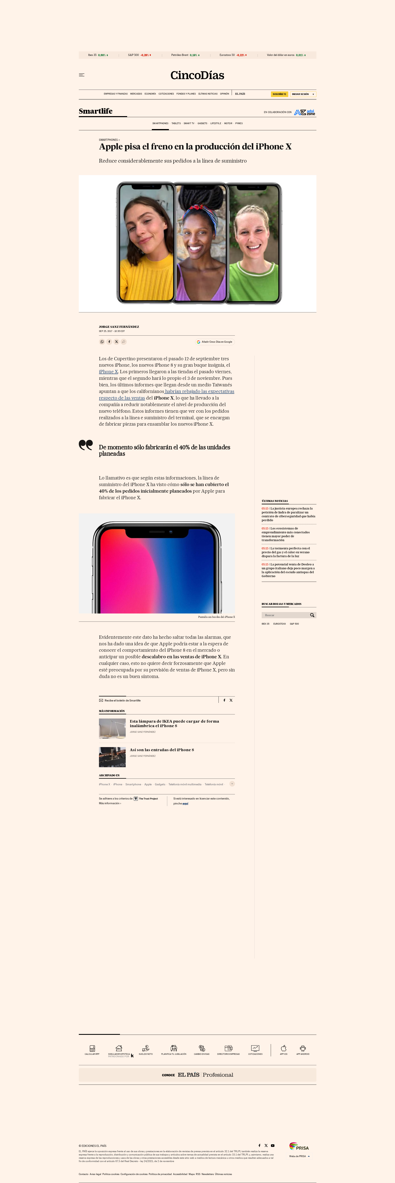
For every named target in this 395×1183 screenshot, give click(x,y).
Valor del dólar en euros (280, 55)
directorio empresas (228, 1054)
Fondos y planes (186, 93)
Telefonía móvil (214, 784)
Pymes (239, 123)
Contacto (83, 1174)
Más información (109, 803)
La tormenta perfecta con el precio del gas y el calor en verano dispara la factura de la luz (286, 552)
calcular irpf (92, 1054)
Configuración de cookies (134, 1174)
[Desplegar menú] (82, 75)
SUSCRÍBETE (279, 94)
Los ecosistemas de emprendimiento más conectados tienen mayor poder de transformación (286, 534)
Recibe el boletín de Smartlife (123, 700)
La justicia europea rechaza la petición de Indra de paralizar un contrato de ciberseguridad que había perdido (288, 514)
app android (302, 1054)
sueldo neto (146, 1054)
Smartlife (96, 111)
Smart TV (189, 123)
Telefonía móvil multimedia (184, 784)
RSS (198, 1174)
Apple (148, 784)
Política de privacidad (160, 1174)
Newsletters (208, 1174)
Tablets (176, 123)
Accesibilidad (180, 1174)
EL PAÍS (238, 92)
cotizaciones (255, 1054)
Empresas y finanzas (116, 93)
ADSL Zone (304, 112)
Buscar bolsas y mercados (281, 603)
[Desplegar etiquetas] (232, 784)
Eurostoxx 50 (227, 55)
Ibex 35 (92, 55)
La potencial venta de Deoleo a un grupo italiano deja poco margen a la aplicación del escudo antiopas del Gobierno (288, 570)
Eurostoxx (279, 624)
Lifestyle (215, 123)
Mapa (192, 1174)
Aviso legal (95, 1174)
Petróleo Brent (179, 55)
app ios (283, 1054)
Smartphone (133, 784)
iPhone (117, 784)
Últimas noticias (207, 93)
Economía (150, 93)
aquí (185, 803)
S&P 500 (133, 55)
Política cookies (110, 1174)
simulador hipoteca (119, 1054)
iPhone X (108, 371)
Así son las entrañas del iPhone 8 (162, 750)
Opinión (224, 93)
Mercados (136, 93)
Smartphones (160, 123)
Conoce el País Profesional (197, 1075)
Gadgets (202, 123)
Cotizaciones (166, 93)
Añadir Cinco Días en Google (217, 341)
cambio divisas (201, 1054)
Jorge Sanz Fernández (119, 327)
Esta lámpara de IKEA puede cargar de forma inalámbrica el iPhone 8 (174, 724)
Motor (228, 123)
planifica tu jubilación (173, 1054)
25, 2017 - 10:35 (111, 331)
